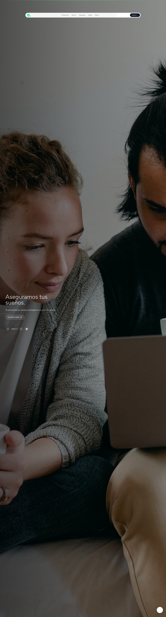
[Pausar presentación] (26, 329)
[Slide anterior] (8, 329)
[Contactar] (160, 610)
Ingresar (134, 15)
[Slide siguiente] (21, 329)
